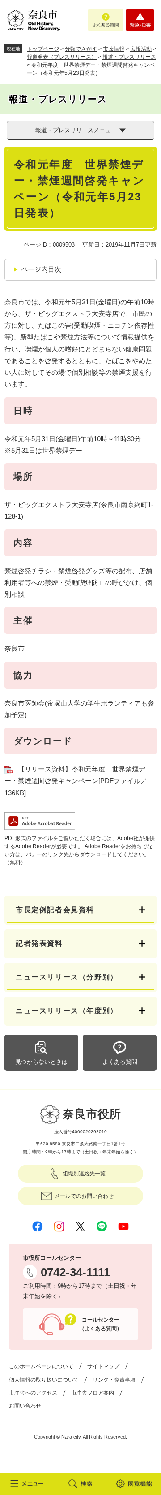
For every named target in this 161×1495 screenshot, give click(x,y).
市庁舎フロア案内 (92, 1393)
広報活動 (141, 49)
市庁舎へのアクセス (33, 1393)
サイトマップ (103, 1366)
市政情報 (113, 49)
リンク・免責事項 (114, 1380)
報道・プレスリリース (129, 57)
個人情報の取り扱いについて (44, 1380)
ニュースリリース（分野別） (67, 977)
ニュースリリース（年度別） (67, 1010)
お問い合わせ (25, 1406)
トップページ (43, 49)
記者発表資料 (39, 943)
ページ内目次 (41, 269)
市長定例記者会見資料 (55, 910)
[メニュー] (27, 1484)
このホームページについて (41, 1366)
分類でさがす (81, 49)
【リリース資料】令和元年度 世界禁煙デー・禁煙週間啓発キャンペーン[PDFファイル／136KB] (75, 781)
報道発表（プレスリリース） (62, 57)
